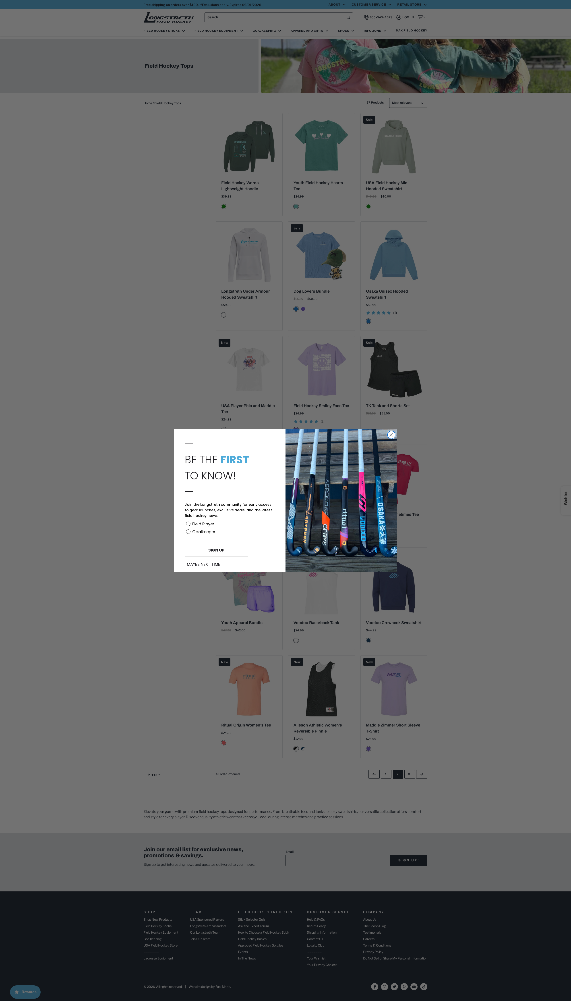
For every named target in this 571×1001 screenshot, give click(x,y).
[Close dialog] (391, 435)
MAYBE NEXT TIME (203, 564)
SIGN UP (216, 550)
